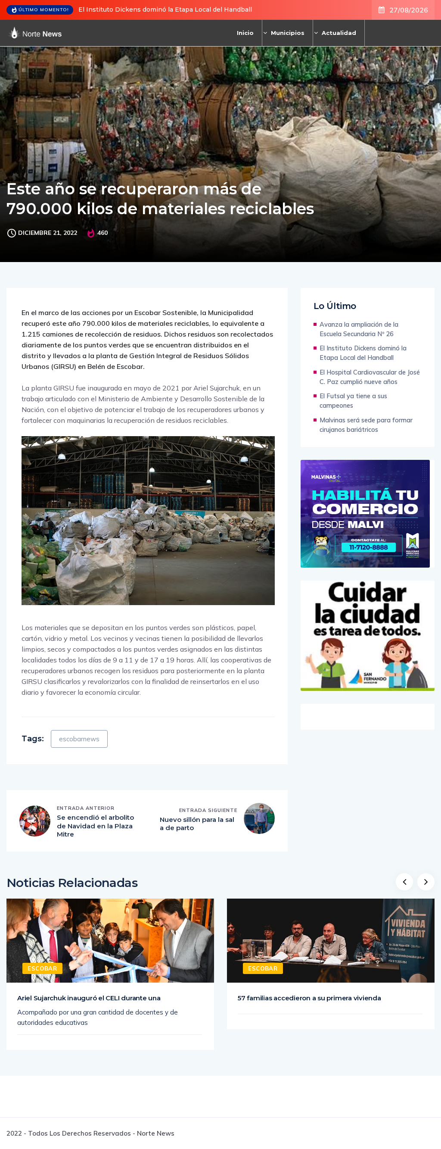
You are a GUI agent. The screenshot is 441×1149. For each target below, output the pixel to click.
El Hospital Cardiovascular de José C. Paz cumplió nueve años (370, 377)
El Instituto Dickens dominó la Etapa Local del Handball (165, 9)
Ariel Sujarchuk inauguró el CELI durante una (89, 998)
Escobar (42, 968)
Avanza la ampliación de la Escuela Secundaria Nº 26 (359, 329)
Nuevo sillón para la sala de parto (197, 823)
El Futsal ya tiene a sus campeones (353, 400)
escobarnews (79, 739)
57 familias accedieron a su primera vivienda (309, 998)
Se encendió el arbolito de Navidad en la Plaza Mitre (95, 825)
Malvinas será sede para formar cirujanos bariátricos (366, 425)
